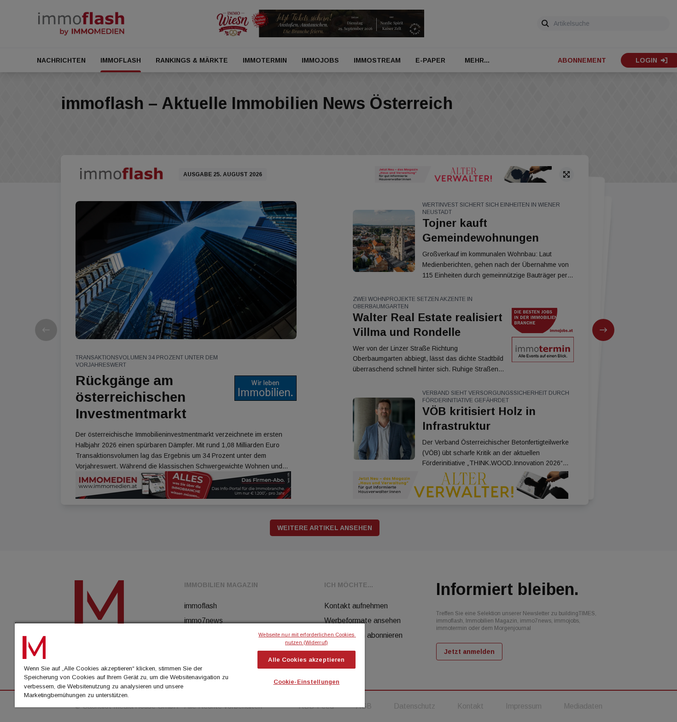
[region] (190, 664)
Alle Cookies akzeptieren (306, 659)
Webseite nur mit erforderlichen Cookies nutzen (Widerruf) (307, 638)
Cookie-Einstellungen (307, 681)
